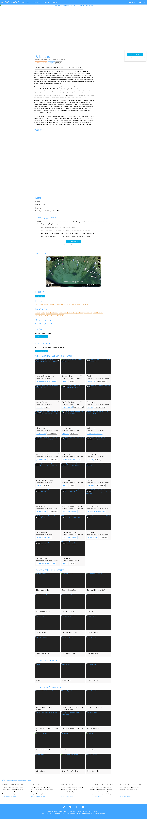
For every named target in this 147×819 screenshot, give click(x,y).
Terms (79, 811)
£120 (37, 517)
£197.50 (64, 387)
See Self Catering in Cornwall (43, 324)
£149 (88, 465)
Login (90, 811)
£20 (63, 413)
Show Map (40, 296)
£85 (63, 361)
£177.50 (38, 413)
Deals (54, 2)
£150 (37, 491)
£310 (88, 387)
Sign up (96, 811)
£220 (63, 543)
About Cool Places (52, 811)
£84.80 (89, 439)
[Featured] (58, 361)
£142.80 (89, 491)
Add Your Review (41, 337)
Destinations (36, 2)
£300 (88, 361)
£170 (37, 439)
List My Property (132, 2)
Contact (85, 811)
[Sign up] (139, 2)
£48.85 (38, 543)
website (70, 813)
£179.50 (64, 439)
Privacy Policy (72, 811)
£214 (37, 387)
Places (25, 2)
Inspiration (46, 2)
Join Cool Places (41, 351)
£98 (37, 465)
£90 (88, 517)
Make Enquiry (135, 54)
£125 (37, 361)
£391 (63, 465)
